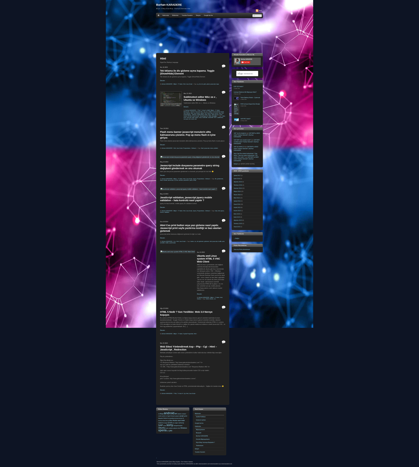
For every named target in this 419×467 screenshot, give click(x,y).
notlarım (160, 423)
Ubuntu (199, 298)
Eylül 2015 (237, 217)
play (166, 423)
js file (176, 180)
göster (208, 84)
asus (179, 414)
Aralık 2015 (237, 207)
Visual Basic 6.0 (204, 116)
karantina (171, 418)
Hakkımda (165, 15)
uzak (167, 428)
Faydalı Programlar (188, 333)
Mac (171, 420)
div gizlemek (200, 241)
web (195, 119)
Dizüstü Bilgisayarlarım (203, 439)
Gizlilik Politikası (201, 416)
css (195, 241)
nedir (183, 420)
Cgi (204, 111)
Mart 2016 (237, 198)
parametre (186, 180)
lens (167, 420)
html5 (207, 298)
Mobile (175, 420)
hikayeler (160, 418)
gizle (204, 84)
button (192, 241)
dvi (202, 84)
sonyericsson (177, 425)
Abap (161, 414)
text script (191, 119)
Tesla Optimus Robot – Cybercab (250, 97)
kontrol (162, 212)
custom (163, 416)
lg (168, 420)
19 (159, 413)
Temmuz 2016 (238, 185)
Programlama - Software (190, 114)
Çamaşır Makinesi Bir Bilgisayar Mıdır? (245, 92)
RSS (260, 10)
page (193, 117)
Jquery (202, 113)
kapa (217, 84)
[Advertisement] (209, 35)
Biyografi (198, 432)
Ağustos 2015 (238, 220)
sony (170, 425)
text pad (186, 119)
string (194, 180)
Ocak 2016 (237, 204)
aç (198, 84)
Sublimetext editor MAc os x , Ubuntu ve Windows (200, 98)
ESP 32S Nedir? (238, 86)
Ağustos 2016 (238, 181)
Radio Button (200, 114)
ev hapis (168, 416)
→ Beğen (236, 238)
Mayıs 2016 (237, 191)
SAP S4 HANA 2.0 (239, 146)
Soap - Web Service (213, 114)
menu (211, 148)
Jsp (220, 113)
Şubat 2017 (237, 175)
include (165, 180)
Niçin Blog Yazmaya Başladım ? (205, 442)
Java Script (189, 84)
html (219, 210)
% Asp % (204, 110)
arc (176, 413)
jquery (222, 210)
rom (173, 423)
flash (202, 148)
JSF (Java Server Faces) (211, 113)
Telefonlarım (199, 445)
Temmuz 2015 (238, 223)
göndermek (220, 178)
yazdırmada (172, 242)
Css (207, 111)
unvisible (162, 242)
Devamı (162, 80)
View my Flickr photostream (242, 249)
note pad (189, 117)
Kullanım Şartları (201, 420)
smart (164, 425)
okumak (181, 180)
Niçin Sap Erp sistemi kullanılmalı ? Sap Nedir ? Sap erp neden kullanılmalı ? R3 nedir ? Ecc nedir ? (246, 155)
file (215, 178)
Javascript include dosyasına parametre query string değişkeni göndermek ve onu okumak (189, 167)
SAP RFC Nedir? (245, 118)
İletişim (198, 15)
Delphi (210, 111)
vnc (215, 298)
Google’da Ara (208, 15)
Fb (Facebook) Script (218, 111)
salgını (176, 423)
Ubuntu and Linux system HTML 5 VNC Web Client (208, 258)
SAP (160, 425)
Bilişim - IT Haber (177, 84)
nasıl (179, 420)
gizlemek (206, 241)
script (200, 117)
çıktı (170, 431)
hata (216, 210)
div (200, 84)
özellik (220, 241)
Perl (223, 113)
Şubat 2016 (237, 201)
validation (166, 212)
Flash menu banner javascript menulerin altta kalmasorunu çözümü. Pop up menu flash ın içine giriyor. (188, 135)
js (174, 180)
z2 (167, 431)
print (223, 241)
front (185, 117)
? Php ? (199, 110)
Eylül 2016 (237, 178)
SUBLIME (204, 117)
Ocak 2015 (237, 226)
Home (158, 15)
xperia (162, 430)
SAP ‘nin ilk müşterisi (240, 133)
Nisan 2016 (237, 194)
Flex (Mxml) (187, 113)
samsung (181, 423)
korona (176, 418)
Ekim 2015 (237, 214)
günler (185, 416)
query (191, 180)
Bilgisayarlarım (200, 429)
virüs (179, 428)
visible (167, 242)
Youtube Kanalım (187, 15)
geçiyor (177, 416)
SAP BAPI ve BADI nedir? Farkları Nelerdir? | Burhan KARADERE (247, 134)
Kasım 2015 (237, 210)
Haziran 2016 (238, 188)
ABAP (208, 110)
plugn (196, 117)
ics (168, 418)
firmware (172, 416)
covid (159, 416)
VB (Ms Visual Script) (193, 116)
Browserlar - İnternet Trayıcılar (192, 111)
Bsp (202, 111)
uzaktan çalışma (172, 428)
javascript (213, 84)
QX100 (170, 423)
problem (216, 148)
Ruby (206, 114)
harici (161, 180)
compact (183, 413)
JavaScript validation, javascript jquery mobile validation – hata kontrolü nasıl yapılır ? (186, 199)
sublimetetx (220, 117)
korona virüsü (162, 420)
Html (184, 84)
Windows (183, 428)
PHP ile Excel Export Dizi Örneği (250, 104)
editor (223, 116)
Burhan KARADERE (167, 84)
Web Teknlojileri (213, 116)
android (169, 413)
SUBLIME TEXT (212, 117)
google (182, 416)
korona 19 (181, 418)
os (164, 423)
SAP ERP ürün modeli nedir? (242, 140)
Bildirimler (175, 15)
